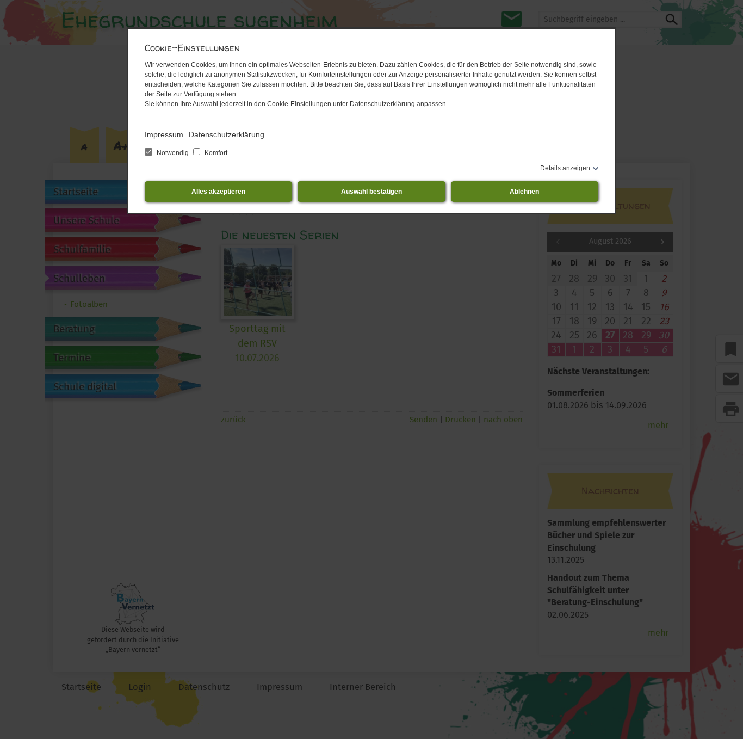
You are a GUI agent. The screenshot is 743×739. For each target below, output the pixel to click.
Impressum (164, 134)
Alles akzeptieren (218, 191)
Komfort (215, 153)
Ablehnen (524, 191)
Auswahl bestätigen (371, 191)
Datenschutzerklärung (226, 134)
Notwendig (172, 153)
